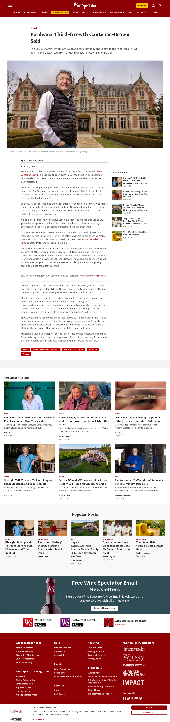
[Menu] (10, 5)
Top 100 (85, 12)
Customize (148, 713)
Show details (38, 719)
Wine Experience (62, 669)
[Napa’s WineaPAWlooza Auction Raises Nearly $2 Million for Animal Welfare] (85, 458)
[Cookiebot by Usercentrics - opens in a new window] (16, 719)
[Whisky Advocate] (138, 657)
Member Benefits (24, 651)
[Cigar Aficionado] (138, 648)
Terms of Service (96, 655)
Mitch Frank (9, 433)
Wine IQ (44, 12)
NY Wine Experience (60, 12)
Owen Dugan (109, 556)
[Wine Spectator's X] (132, 698)
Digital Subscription (25, 680)
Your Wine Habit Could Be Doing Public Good (149, 545)
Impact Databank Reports (100, 693)
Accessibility (60, 655)
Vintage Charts (117, 12)
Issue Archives (23, 691)
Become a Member (25, 647)
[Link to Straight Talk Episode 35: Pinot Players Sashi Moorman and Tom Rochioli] (117, 182)
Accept (149, 707)
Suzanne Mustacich (33, 160)
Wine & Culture (99, 12)
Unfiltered (43, 539)
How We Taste (95, 647)
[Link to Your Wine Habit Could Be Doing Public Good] (117, 236)
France (26, 354)
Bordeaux (93, 349)
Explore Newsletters (104, 608)
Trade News (94, 690)
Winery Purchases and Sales (45, 349)
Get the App (120, 624)
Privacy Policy (94, 658)
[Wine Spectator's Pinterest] (140, 698)
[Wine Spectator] (85, 5)
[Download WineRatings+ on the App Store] (40, 624)
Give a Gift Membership (28, 655)
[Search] (160, 5)
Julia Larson (43, 556)
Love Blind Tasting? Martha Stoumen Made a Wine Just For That (135, 194)
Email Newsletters (25, 658)
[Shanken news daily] (138, 673)
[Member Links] (153, 5)
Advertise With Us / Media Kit (102, 676)
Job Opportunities (97, 651)
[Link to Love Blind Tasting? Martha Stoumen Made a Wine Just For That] (117, 195)
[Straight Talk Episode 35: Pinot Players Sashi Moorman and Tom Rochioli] (29, 458)
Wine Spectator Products (28, 694)
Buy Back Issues (23, 687)
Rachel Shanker (143, 553)
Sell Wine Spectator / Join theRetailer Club (102, 681)
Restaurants (142, 12)
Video (154, 12)
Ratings (16, 12)
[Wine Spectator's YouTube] (136, 698)
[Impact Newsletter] (138, 682)
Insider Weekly (30, 12)
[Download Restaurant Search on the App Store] (78, 624)
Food (130, 12)
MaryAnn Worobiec (123, 495)
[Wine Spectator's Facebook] (124, 698)
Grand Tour (59, 672)
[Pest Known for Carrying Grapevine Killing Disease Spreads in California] (140, 396)
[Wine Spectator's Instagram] (128, 698)
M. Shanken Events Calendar (68, 676)
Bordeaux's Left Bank (73, 349)
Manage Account (62, 647)
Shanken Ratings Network (101, 686)
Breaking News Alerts (95, 275)
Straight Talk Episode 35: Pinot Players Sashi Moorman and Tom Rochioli (135, 180)
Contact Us (59, 651)
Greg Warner (64, 495)
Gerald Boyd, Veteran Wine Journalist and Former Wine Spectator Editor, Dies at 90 (84, 421)
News (75, 12)
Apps (56, 690)
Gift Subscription (24, 683)
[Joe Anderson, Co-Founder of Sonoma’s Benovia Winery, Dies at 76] (140, 458)
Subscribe (142, 5)
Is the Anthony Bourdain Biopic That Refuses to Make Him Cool (135, 221)
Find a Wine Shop (24, 662)
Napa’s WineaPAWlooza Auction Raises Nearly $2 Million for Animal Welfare (135, 207)
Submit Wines (94, 672)
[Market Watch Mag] (138, 665)
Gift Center (60, 694)
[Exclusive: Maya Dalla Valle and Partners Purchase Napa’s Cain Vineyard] (29, 396)
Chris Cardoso (120, 433)
